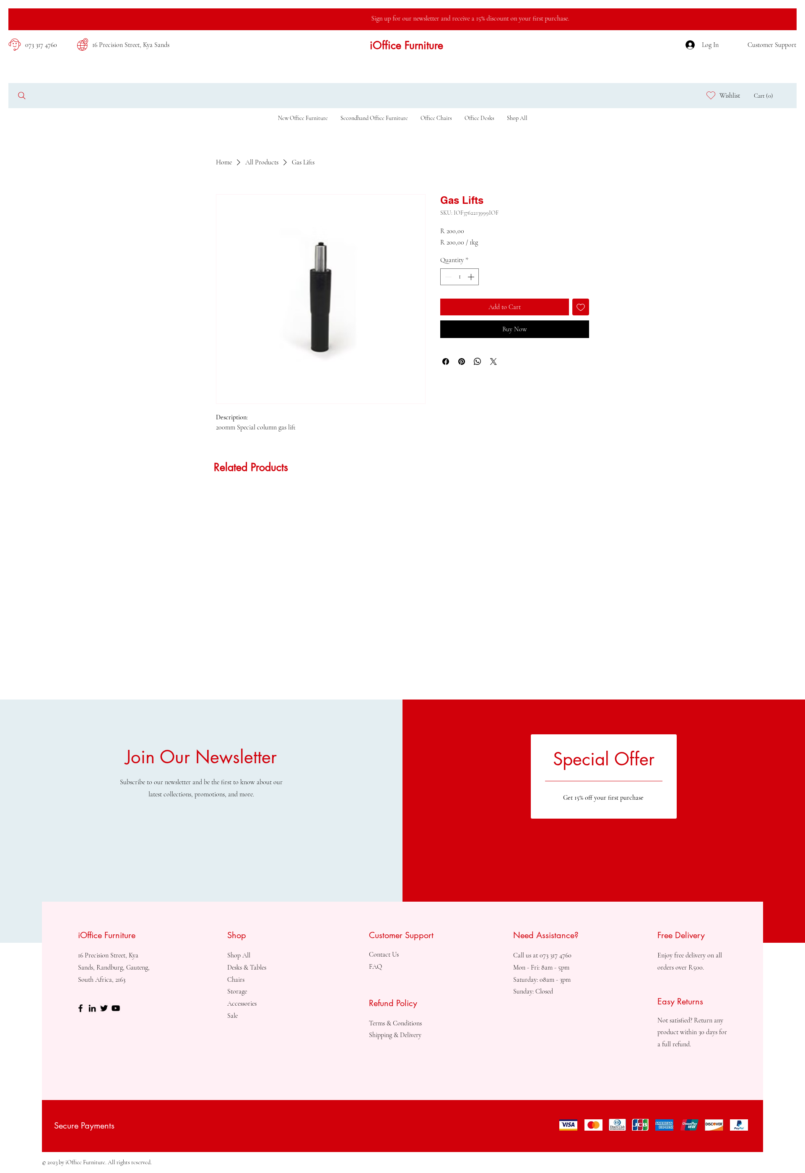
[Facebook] (80, 1008)
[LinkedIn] (92, 1008)
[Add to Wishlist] (580, 307)
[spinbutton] (459, 277)
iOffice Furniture (406, 45)
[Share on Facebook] (446, 361)
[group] (402, 495)
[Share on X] (493, 361)
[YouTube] (116, 1008)
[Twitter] (104, 1008)
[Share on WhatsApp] (478, 361)
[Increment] (472, 277)
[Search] (22, 95)
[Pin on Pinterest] (462, 361)
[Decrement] (447, 277)
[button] (765, 95)
